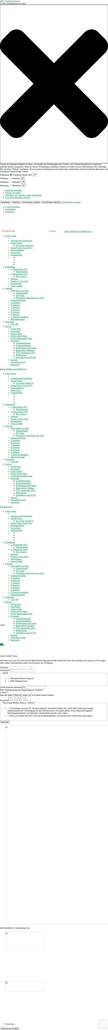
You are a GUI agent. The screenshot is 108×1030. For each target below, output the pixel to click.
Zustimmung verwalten (9, 1029)
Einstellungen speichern (51, 202)
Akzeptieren (5, 202)
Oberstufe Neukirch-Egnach (22, 678)
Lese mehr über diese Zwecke (17, 197)
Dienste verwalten (12, 193)
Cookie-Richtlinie (12, 207)
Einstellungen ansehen (31, 202)
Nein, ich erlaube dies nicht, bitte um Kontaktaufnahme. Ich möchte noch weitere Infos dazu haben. (51, 716)
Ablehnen (16, 202)
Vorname (4, 667)
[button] (54, 84)
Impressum (9, 212)
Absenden (5, 722)
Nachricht (4, 700)
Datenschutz (10, 209)
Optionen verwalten (13, 190)
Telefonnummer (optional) (11, 687)
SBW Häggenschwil (18, 681)
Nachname (5, 670)
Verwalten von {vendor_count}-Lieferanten (23, 195)
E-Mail (3, 692)
